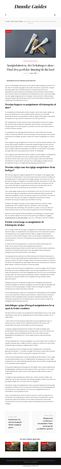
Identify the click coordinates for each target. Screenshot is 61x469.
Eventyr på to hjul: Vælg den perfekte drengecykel (12, 448)
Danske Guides (31, 6)
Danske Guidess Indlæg (30, 61)
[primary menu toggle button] (6, 15)
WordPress (26, 462)
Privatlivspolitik (33, 462)
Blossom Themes (43, 460)
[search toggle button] (54, 15)
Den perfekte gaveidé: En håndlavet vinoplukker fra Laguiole (47, 448)
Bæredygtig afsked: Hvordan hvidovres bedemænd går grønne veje (30, 448)
